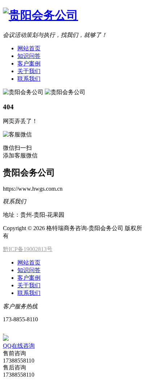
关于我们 (29, 71)
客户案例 (29, 63)
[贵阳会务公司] (40, 15)
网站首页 (29, 48)
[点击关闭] (3, 332)
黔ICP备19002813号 (27, 249)
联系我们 (29, 79)
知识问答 (29, 56)
